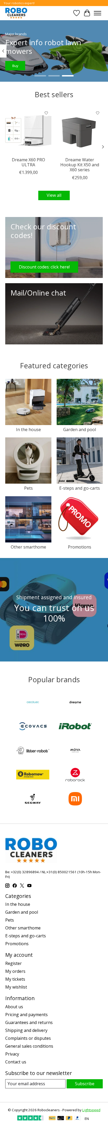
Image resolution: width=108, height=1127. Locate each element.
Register (13, 963)
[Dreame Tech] (75, 702)
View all (54, 195)
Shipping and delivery (26, 1030)
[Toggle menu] (97, 13)
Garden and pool (79, 429)
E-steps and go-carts (79, 488)
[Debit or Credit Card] (60, 1118)
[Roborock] (75, 775)
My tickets (15, 979)
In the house (28, 429)
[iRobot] (75, 726)
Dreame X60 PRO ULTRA (28, 162)
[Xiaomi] (75, 799)
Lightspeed (91, 1110)
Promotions (79, 547)
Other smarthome (28, 547)
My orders (15, 971)
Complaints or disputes (28, 1038)
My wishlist (16, 987)
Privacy (12, 1054)
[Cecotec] (32, 702)
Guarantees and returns (29, 1022)
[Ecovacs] (32, 726)
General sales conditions (29, 1046)
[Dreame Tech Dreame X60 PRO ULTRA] (28, 131)
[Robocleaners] (16, 13)
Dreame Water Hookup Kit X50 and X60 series (79, 165)
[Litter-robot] (32, 751)
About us (14, 1007)
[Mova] (75, 751)
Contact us (15, 1062)
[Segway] (32, 799)
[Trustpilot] (30, 1119)
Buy (15, 65)
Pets (28, 488)
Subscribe (84, 1084)
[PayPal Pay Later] (69, 1118)
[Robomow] (32, 775)
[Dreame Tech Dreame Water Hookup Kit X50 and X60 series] (80, 131)
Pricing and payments (26, 1014)
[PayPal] (52, 1118)
